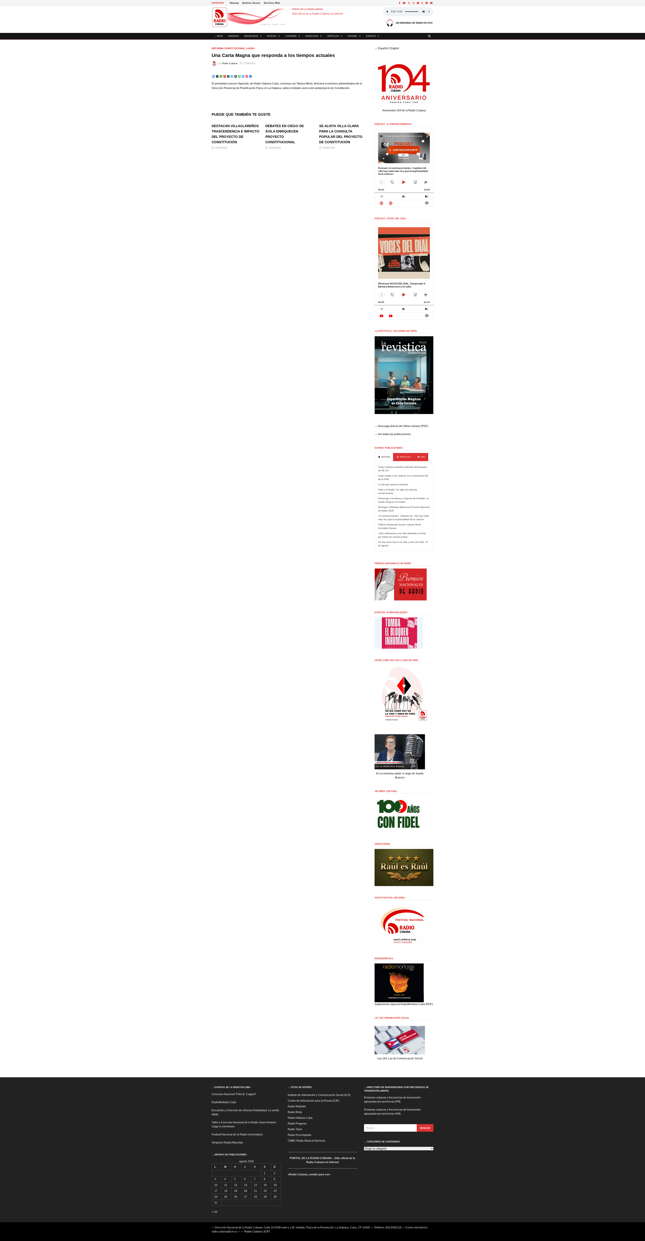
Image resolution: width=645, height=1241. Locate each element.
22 (265, 1190)
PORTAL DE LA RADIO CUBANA (307, 9)
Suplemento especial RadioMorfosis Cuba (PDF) (404, 1004)
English (394, 48)
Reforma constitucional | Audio (233, 48)
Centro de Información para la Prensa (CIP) (313, 1100)
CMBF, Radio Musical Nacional (306, 1140)
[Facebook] (400, 3)
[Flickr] (418, 3)
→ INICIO (218, 36)
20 (245, 1190)
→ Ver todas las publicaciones (393, 434)
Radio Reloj (295, 1112)
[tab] (384, 457)
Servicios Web (272, 3)
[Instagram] (414, 3)
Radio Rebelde (297, 1106)
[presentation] (384, 457)
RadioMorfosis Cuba (224, 1102)
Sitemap (234, 3)
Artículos (333, 36)
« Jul (214, 1211)
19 (235, 1190)
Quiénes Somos (251, 3)
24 (215, 1196)
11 (225, 1185)
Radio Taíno (295, 1129)
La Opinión (290, 36)
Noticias (271, 36)
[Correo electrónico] (431, 3)
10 (215, 1185)
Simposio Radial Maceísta (227, 1142)
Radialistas (311, 36)
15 (265, 1185)
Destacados (251, 36)
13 (245, 1185)
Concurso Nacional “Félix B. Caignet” (234, 1094)
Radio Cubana (230, 63)
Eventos (371, 36)
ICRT (267, 1231)
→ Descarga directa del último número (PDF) (401, 426)
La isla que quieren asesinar (393, 484)
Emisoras (233, 36)
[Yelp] (422, 3)
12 (235, 1185)
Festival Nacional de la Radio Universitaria (237, 1134)
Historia (352, 36)
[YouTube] (404, 3)
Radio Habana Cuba (300, 1117)
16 (275, 1185)
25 (225, 1196)
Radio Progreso (297, 1123)
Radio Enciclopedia (299, 1135)
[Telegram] (427, 3)
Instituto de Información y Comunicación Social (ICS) (319, 1095)
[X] (409, 3)
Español (383, 48)
